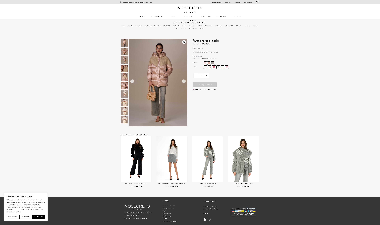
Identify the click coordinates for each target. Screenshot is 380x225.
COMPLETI (166, 25)
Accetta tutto (38, 217)
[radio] (205, 63)
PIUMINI (247, 25)
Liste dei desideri (216, 2)
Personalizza (12, 217)
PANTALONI (229, 25)
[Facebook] (204, 219)
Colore (195, 62)
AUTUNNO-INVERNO (205, 58)
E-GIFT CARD (205, 16)
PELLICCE (239, 25)
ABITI (123, 25)
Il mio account (248, 2)
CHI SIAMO (221, 16)
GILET (184, 25)
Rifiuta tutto (25, 217)
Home (142, 16)
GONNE (192, 25)
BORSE (202, 28)
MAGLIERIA (219, 25)
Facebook (237, 2)
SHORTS (255, 25)
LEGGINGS (208, 25)
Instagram (228, 2)
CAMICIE (139, 25)
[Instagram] (210, 219)
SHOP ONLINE (157, 16)
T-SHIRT (183, 28)
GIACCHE (176, 25)
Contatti (236, 16)
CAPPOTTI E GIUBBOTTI (153, 25)
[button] (184, 42)
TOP (177, 28)
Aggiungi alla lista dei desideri (205, 89)
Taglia (195, 66)
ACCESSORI (193, 28)
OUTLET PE (189, 16)
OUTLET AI (173, 16)
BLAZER (130, 25)
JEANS (199, 25)
